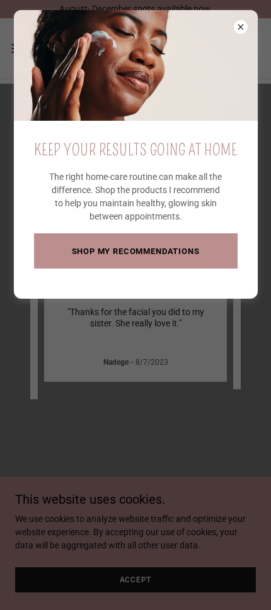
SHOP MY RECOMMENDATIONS (136, 251)
